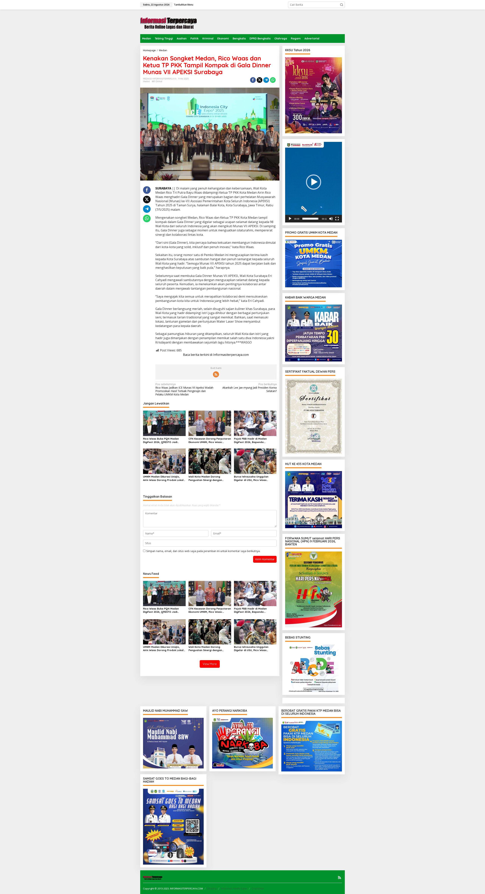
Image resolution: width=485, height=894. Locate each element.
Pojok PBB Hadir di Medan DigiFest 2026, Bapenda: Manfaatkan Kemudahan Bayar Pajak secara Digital (254, 440)
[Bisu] (331, 219)
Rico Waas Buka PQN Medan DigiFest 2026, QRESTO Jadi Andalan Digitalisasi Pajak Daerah (161, 440)
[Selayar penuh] (337, 219)
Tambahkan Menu (183, 4)
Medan (146, 81)
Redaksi (212, 888)
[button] (341, 5)
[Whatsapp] (273, 80)
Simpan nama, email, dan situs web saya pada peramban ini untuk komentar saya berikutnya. (203, 551)
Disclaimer (258, 888)
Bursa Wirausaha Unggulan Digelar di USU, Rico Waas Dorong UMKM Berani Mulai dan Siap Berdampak (254, 478)
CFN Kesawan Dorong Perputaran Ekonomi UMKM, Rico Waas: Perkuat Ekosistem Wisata (210, 440)
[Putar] (290, 219)
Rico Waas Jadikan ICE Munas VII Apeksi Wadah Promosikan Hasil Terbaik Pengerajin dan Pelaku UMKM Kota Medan (184, 389)
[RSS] (216, 374)
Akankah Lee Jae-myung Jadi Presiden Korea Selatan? (249, 388)
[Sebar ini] (253, 80)
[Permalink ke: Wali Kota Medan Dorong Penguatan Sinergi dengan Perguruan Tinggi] (210, 461)
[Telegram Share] (266, 80)
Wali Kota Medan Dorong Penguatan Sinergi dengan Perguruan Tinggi (205, 478)
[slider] (310, 219)
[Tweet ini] (259, 80)
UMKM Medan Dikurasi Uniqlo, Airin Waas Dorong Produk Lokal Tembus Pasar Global (163, 478)
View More (210, 664)
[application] (313, 182)
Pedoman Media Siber (234, 888)
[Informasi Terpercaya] (168, 21)
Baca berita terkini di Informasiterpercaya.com (216, 355)
